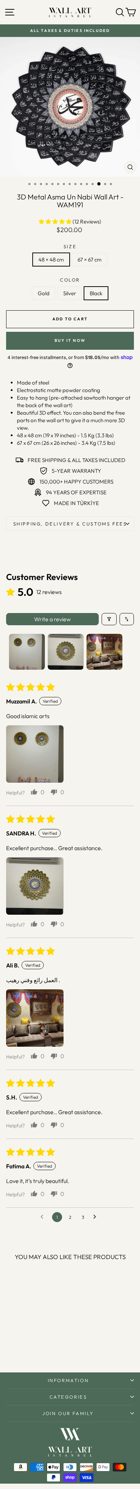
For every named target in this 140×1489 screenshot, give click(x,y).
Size (70, 246)
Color (70, 280)
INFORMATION (68, 1380)
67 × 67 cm (90, 259)
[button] (56, 221)
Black (96, 293)
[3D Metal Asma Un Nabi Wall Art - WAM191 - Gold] (22, 1348)
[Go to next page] (96, 1217)
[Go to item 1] (27, 652)
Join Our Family (68, 1413)
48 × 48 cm (51, 259)
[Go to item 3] (104, 652)
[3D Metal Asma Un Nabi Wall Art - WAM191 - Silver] (30, 1348)
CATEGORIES (68, 1397)
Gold (44, 293)
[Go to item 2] (66, 652)
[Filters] (109, 619)
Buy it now (70, 340)
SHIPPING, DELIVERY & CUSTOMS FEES (70, 524)
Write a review (52, 619)
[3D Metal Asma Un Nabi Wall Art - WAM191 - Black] (38, 1348)
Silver (69, 293)
